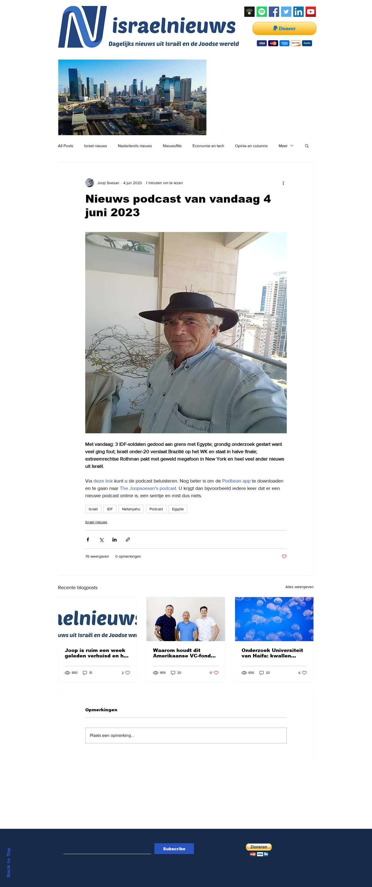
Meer (283, 145)
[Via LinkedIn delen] (114, 539)
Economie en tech (208, 145)
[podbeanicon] (249, 12)
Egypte (178, 509)
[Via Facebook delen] (87, 539)
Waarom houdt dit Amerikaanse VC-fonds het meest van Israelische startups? (183, 653)
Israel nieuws (95, 145)
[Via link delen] (127, 539)
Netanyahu (131, 509)
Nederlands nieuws (135, 145)
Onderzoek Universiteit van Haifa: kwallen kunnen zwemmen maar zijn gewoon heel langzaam (273, 653)
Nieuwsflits (172, 145)
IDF (110, 509)
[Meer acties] (283, 183)
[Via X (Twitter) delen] (101, 539)
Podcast (156, 509)
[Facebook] (274, 12)
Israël (93, 509)
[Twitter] (286, 12)
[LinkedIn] (298, 12)
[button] (306, 145)
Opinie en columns (251, 145)
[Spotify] (262, 12)
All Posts (65, 145)
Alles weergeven (299, 587)
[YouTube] (311, 12)
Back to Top (8, 862)
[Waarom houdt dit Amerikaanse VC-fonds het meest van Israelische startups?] (186, 619)
